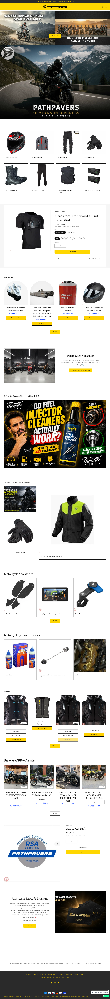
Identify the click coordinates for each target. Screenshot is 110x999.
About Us (35, 974)
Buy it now (83, 852)
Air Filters (9, 675)
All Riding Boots (10, 190)
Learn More (29, 926)
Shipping (65, 226)
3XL (81, 238)
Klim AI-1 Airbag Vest (42, 721)
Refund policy (56, 977)
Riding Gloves (88, 157)
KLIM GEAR (55, 35)
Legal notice (85, 996)
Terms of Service (52, 974)
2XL (75, 238)
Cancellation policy (75, 996)
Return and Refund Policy (66, 974)
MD (57, 238)
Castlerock (71, 232)
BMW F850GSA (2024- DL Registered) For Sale (42, 793)
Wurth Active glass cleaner (68, 309)
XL (69, 238)
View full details (93, 258)
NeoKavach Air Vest (16, 728)
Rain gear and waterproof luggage (50, 556)
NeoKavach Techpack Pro (68, 728)
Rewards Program (46, 977)
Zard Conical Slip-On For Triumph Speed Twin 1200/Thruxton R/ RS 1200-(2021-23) (42, 311)
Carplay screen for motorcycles (49, 614)
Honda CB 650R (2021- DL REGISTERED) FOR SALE (16, 795)
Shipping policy (54, 996)
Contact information (65, 996)
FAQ (68, 977)
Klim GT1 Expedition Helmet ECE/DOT (94, 309)
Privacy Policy (79, 974)
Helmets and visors (11, 157)
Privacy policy (36, 996)
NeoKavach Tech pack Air (94, 728)
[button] (3, 6)
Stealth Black (60, 232)
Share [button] (57, 258)
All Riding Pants (62, 157)
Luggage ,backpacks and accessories (65, 191)
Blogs (63, 977)
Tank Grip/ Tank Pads (12, 614)
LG (63, 238)
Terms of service (45, 996)
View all (55, 331)
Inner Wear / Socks (37, 190)
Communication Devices (91, 190)
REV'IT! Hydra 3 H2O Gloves (20, 550)
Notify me (16, 731)
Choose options (16, 318)
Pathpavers (11, 996)
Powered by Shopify (18, 996)
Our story (28, 974)
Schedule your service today (80, 370)
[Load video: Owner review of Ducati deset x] (55, 434)
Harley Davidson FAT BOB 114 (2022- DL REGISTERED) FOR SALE (68, 796)
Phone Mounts (79, 614)
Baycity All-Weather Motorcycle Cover (16, 309)
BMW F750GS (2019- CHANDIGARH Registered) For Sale (94, 795)
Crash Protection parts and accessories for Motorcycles (53, 676)
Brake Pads (78, 675)
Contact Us (43, 974)
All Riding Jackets (37, 157)
